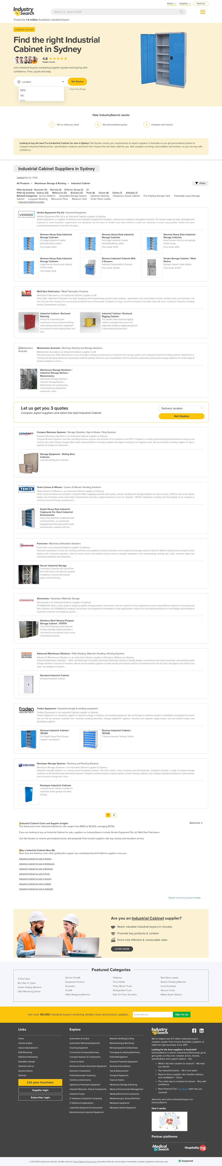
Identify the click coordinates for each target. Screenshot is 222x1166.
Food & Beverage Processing (82, 1075)
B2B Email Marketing (28, 1057)
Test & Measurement (119, 1071)
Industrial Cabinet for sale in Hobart (35, 884)
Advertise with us (26, 1066)
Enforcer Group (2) (74, 189)
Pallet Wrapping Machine (77, 994)
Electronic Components (80, 1071)
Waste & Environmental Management (126, 1089)
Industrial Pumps (77, 1094)
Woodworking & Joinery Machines (125, 1098)
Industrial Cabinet (80, 183)
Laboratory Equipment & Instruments (86, 1107)
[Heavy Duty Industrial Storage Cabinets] (49, 231)
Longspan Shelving (37, 199)
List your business (40, 1082)
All (87, 189)
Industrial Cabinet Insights (31, 202)
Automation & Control (79, 1038)
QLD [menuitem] (22, 100)
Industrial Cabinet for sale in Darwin (35, 879)
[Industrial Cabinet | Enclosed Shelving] (49, 310)
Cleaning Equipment (79, 1048)
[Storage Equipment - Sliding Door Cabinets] (48, 451)
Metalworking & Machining (122, 1043)
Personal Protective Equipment (123, 1061)
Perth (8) (90, 192)
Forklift (68, 990)
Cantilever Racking (99, 196)
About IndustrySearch (28, 1048)
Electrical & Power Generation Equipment (88, 1066)
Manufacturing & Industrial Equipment (87, 1112)
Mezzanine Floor (59, 199)
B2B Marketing (25, 1052)
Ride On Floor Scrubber (125, 994)
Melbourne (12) (59, 192)
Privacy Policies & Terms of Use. (85, 1162)
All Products (23, 183)
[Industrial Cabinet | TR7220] (110, 727)
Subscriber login (40, 1097)
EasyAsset (183, 1088)
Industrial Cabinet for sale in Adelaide (36, 889)
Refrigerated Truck (122, 990)
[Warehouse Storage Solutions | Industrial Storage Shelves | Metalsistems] (48, 367)
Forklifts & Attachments (80, 1080)
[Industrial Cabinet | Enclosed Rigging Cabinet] (110, 310)
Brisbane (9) (77, 192)
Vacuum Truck (168, 990)
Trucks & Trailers (117, 1080)
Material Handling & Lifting (122, 1038)
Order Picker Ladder (101, 199)
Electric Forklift (72, 977)
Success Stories (25, 1071)
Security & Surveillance (120, 1066)
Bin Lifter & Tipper (27, 983)
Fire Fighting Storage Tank (157, 196)
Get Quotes (77, 81)
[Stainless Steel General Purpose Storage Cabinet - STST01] (48, 617)
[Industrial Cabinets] (48, 782)
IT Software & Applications (81, 1103)
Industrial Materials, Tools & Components (88, 1089)
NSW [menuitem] (23, 90)
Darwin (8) (104, 192)
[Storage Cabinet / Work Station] (172, 255)
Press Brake (119, 982)
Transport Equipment (119, 1075)
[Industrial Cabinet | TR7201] (49, 727)
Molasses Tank (79, 199)
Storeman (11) (40, 189)
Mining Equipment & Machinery (124, 1048)
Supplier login (40, 1090)
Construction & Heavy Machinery (84, 1052)
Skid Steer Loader (169, 977)
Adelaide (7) (131, 192)
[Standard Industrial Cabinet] (48, 672)
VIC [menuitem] (22, 95)
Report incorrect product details (185, 897)
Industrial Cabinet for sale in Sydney (35, 859)
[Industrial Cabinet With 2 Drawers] (111, 255)
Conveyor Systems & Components (85, 1057)
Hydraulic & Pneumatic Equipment (85, 1084)
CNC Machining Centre (29, 991)
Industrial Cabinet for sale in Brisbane (36, 869)
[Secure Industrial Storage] (48, 562)
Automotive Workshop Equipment (85, 1043)
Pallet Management (119, 1057)
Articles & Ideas (25, 1043)
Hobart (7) (117, 192)
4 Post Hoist (24, 978)
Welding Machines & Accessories (124, 1094)
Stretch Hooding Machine (173, 982)
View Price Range (78, 89)
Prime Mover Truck (122, 986)
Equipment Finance (75, 982)
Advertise (200, 3)
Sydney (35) (42, 192)
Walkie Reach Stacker (171, 994)
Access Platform (47, 196)
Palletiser (117, 977)
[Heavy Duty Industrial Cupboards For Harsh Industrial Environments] (48, 506)
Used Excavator (168, 986)
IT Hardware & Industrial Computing (86, 1098)
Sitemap (22, 1075)
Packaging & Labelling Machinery (125, 1052)
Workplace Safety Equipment (123, 1107)
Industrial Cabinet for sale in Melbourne (37, 864)
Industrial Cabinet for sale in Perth (34, 874)
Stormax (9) (55, 189)
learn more (122, 948)
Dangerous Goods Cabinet (126, 196)
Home (21, 1038)
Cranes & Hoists (77, 1061)
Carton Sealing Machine (29, 987)
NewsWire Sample (26, 1061)
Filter (202, 183)
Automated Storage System (72, 196)
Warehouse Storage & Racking (50, 183)
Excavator (70, 986)
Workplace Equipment (119, 1103)
